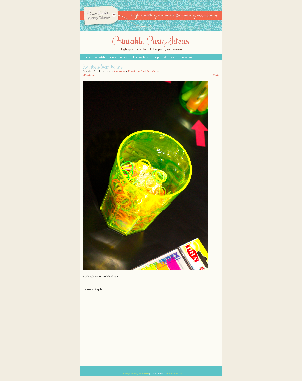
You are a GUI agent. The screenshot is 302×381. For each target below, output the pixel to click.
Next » (216, 75)
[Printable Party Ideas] (151, 30)
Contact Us (185, 57)
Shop (156, 57)
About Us (168, 57)
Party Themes (118, 57)
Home (86, 57)
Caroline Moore (174, 373)
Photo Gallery (140, 57)
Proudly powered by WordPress (135, 373)
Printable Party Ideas (151, 40)
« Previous (88, 75)
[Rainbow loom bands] (145, 269)
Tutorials (100, 57)
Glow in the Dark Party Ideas (143, 71)
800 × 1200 (119, 71)
